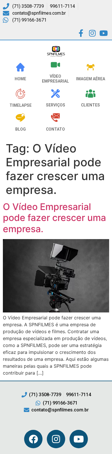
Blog (20, 129)
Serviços (55, 105)
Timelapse (20, 105)
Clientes (90, 105)
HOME (20, 79)
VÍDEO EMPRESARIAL (55, 78)
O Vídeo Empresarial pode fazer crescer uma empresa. (54, 217)
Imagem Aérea (90, 79)
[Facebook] (33, 439)
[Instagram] (56, 439)
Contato (55, 129)
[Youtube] (78, 439)
